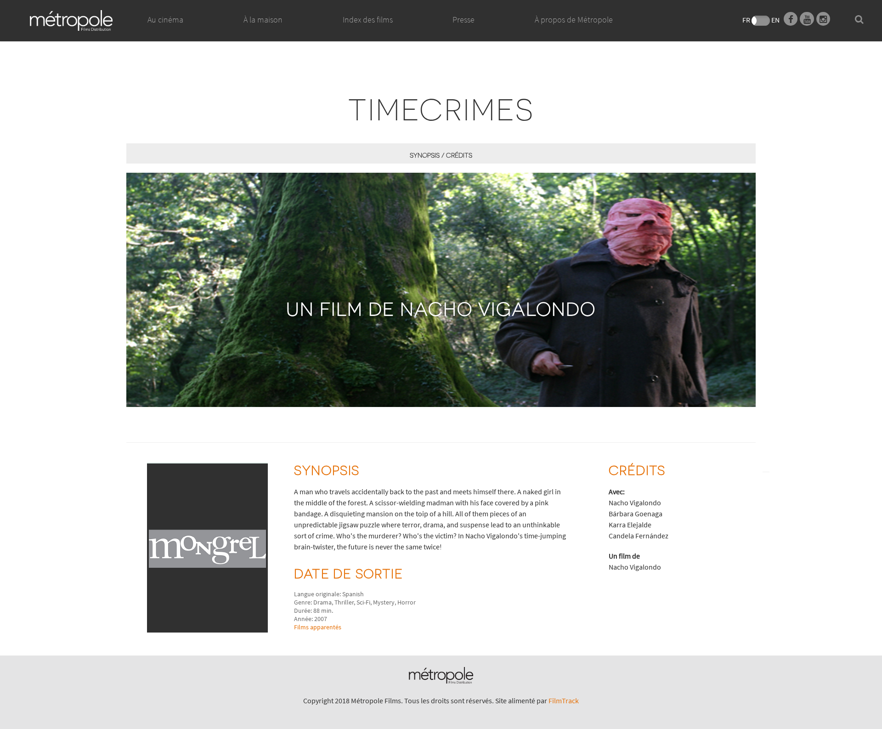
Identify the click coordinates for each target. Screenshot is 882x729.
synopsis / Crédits (441, 155)
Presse (463, 19)
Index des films (368, 19)
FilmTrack (563, 700)
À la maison (263, 19)
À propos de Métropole (574, 19)
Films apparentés (317, 627)
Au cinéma (165, 19)
